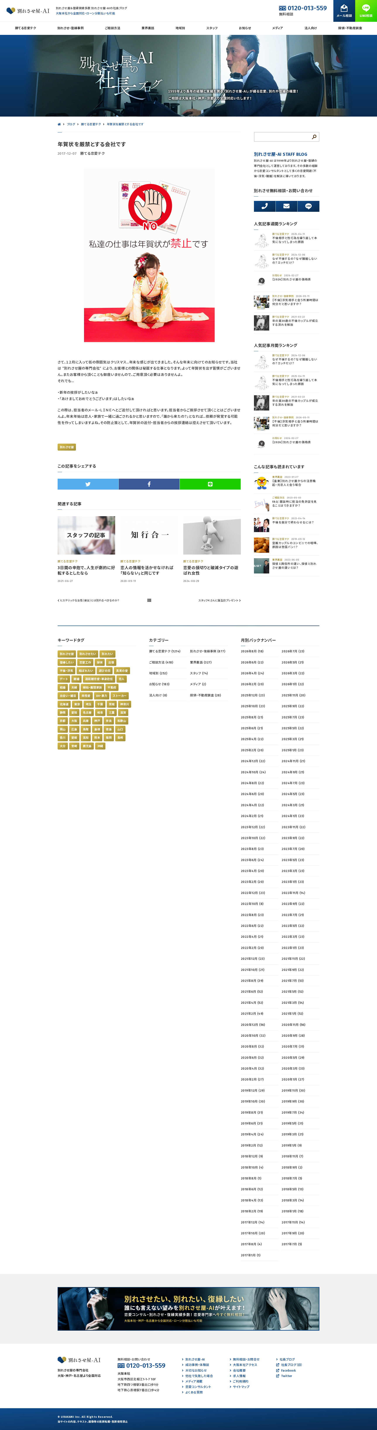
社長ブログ (287, 1359)
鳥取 (86, 729)
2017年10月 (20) (253, 1233)
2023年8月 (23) (252, 849)
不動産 (112, 687)
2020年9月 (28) (293, 1036)
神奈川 (124, 704)
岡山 (63, 729)
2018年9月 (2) (292, 1167)
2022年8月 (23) (252, 915)
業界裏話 (148, 28)
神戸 (97, 721)
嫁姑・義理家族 (92, 687)
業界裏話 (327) (200, 662)
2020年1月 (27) (293, 1079)
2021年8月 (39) (252, 981)
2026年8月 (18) (252, 651)
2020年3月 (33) (293, 1068)
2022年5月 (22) (293, 926)
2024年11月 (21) (293, 761)
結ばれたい (86, 670)
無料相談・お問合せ (246, 1359)
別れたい (107, 654)
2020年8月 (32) (252, 1046)
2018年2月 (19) (252, 1211)
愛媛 (74, 737)
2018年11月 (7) (292, 1156)
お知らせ (245, 28)
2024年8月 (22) (252, 783)
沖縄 (100, 746)
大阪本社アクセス (245, 1365)
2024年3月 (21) (293, 805)
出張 (111, 662)
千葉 (100, 704)
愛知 (74, 712)
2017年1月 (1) (250, 1255)
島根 (97, 729)
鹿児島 (87, 746)
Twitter (286, 1376)
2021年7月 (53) (293, 981)
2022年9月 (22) (293, 904)
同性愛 (86, 695)
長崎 (120, 737)
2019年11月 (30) (293, 1090)
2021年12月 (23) (252, 959)
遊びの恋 (105, 670)
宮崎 (74, 746)
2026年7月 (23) (293, 651)
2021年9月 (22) (293, 970)
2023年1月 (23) (293, 882)
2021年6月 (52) (252, 992)
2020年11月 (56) (293, 1025)
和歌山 (121, 721)
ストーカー (120, 695)
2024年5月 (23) (293, 794)
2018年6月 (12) (252, 1189)
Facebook (288, 1370)
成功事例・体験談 (197, 1365)
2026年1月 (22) (293, 684)
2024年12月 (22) (253, 761)
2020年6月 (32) (252, 1058)
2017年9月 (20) (293, 1233)
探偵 (100, 662)
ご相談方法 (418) (161, 662)
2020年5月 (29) (293, 1058)
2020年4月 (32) (252, 1068)
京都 (63, 721)
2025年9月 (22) (293, 706)
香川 (63, 737)
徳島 (109, 729)
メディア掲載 (193, 1381)
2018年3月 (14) (293, 1200)
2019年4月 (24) (252, 1134)
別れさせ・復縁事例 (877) (207, 651)
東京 (77, 704)
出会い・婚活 (68, 695)
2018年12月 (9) (252, 1156)
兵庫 (86, 721)
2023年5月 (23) (293, 860)
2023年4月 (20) (252, 871)
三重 (112, 712)
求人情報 (239, 1376)
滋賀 (123, 712)
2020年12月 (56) (253, 1025)
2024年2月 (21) (252, 816)
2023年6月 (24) (252, 860)
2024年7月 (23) (293, 783)
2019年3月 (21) (292, 1134)
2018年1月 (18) (292, 1211)
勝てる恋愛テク (25, 28)
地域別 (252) (158, 673)
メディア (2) (198, 684)
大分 (63, 746)
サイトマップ (241, 1387)
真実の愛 (122, 670)
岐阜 (100, 712)
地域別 (180, 28)
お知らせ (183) (159, 684)
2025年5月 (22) (293, 728)
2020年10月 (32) (253, 1036)
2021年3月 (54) (293, 1003)
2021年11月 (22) (293, 959)
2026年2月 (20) (252, 684)
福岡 (109, 737)
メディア (277, 28)
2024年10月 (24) (253, 772)
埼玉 (89, 704)
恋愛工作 (85, 662)
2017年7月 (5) (292, 1244)
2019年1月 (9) (292, 1145)
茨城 (112, 704)
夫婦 (74, 687)
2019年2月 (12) (252, 1145)
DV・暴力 (101, 695)
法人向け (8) (158, 695)
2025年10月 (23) (253, 706)
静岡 (63, 712)
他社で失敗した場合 (199, 1376)
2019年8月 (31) (252, 1112)
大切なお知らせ (196, 1370)
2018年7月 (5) (292, 1178)
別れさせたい (87, 654)
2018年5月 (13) (292, 1189)
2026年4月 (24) (252, 673)
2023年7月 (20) (293, 849)
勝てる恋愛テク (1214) (164, 651)
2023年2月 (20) (252, 882)
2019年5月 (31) (292, 1123)
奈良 (109, 721)
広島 (74, 729)
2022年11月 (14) (293, 893)
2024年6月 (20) (252, 794)
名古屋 (87, 712)
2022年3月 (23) (293, 937)
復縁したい (67, 662)
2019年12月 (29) (252, 1090)
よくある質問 (194, 1392)
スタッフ (212, 28)
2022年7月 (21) (293, 915)
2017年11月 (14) (293, 1222)
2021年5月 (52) (292, 992)
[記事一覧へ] (149, 600)
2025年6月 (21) (252, 728)
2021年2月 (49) (252, 1014)
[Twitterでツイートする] (88, 484)
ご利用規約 (240, 1381)
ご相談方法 (112, 28)
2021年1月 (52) (292, 1014)
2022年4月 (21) (252, 937)
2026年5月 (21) (293, 662)
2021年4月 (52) (252, 1003)
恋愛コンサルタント (198, 1387)
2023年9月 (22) (293, 838)
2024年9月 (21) (293, 772)
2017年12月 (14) (252, 1222)
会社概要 (239, 1370)
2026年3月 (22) (293, 673)
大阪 (74, 721)
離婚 (76, 679)
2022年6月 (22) (252, 926)
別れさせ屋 (67, 447)
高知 (86, 737)
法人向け (311, 28)
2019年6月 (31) (252, 1123)
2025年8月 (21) (252, 717)
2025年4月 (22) (252, 739)
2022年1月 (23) (293, 948)
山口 (120, 729)
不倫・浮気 (66, 670)
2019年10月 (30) (253, 1101)
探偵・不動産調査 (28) (205, 695)
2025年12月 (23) (253, 695)
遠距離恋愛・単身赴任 (99, 679)
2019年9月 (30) (293, 1101)
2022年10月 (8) (252, 904)
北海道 (64, 704)
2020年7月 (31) (293, 1046)
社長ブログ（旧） (292, 1365)
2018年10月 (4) (252, 1167)
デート (64, 679)
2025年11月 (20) (293, 695)
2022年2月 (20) (252, 948)
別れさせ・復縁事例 (70, 28)
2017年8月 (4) (251, 1244)
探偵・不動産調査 (350, 28)
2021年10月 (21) (252, 970)
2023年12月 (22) (253, 827)
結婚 (63, 687)
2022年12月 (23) (253, 893)
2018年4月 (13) (252, 1200)
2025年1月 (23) (293, 750)
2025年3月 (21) (293, 739)
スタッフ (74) (199, 673)
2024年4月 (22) (252, 805)
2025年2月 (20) (252, 750)
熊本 (97, 737)
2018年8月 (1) (251, 1178)
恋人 (122, 679)
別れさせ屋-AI (195, 1359)
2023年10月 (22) (253, 838)
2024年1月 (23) (293, 816)
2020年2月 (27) (252, 1079)
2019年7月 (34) (293, 1112)
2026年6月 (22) (252, 662)
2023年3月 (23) (293, 871)
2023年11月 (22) (293, 827)
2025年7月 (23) (293, 717)
